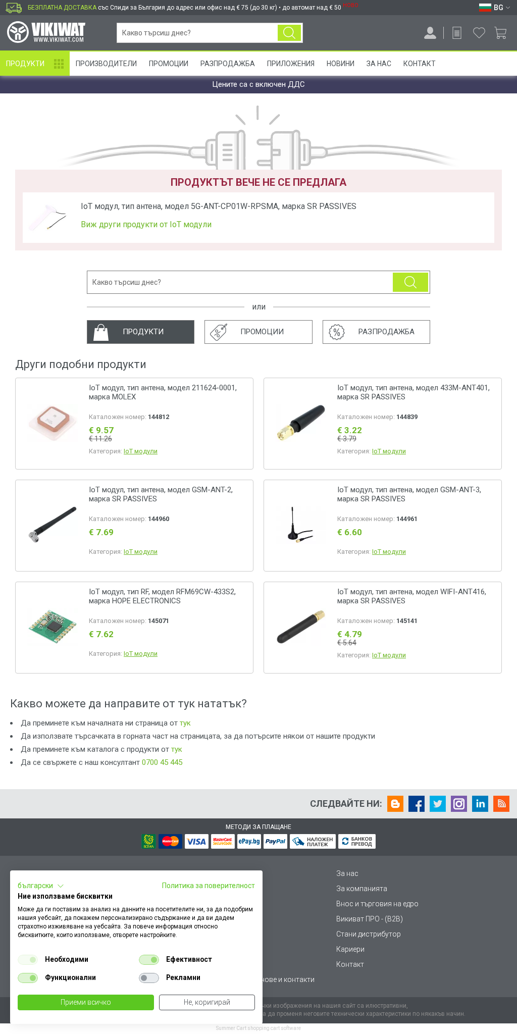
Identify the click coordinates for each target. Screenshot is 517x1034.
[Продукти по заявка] (457, 33)
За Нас (379, 64)
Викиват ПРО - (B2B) (369, 919)
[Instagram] (459, 804)
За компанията (361, 889)
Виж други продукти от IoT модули (146, 225)
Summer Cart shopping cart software (258, 1028)
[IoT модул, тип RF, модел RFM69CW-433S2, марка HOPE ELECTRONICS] (52, 628)
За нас (347, 873)
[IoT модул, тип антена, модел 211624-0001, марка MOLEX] (52, 424)
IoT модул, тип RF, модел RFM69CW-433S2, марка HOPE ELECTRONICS (162, 596)
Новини (340, 64)
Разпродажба (227, 64)
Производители (106, 64)
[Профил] (430, 33)
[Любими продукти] (479, 33)
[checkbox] (28, 960)
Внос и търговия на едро (377, 904)
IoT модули (141, 451)
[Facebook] (416, 804)
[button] (41, 886)
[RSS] (501, 804)
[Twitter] (438, 804)
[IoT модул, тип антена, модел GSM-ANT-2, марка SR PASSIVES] (52, 526)
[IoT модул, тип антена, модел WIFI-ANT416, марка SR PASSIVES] (301, 628)
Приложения (291, 64)
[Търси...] (289, 33)
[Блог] (395, 804)
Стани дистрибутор (368, 934)
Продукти (25, 64)
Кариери (350, 949)
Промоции (168, 64)
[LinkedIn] (480, 804)
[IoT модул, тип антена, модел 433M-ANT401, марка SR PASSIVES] (301, 424)
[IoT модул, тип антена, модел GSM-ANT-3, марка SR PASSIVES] (301, 526)
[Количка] (504, 33)
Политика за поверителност (208, 886)
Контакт (419, 64)
